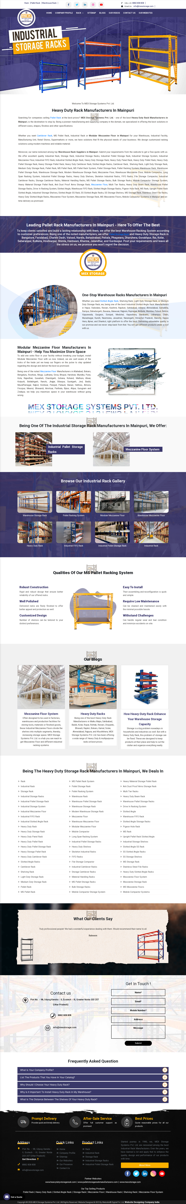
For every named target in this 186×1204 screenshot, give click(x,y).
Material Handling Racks (83, 877)
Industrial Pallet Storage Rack (112, 545)
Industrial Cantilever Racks (84, 867)
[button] (14, 55)
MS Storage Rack (130, 862)
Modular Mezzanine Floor (112, 515)
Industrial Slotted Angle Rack (34, 821)
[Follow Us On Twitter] (76, 4)
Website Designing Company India (142, 1202)
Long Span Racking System (84, 836)
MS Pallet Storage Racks (83, 882)
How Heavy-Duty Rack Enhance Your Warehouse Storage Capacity (145, 719)
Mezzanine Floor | (96, 1192)
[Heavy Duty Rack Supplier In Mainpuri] (34, 532)
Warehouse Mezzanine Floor (151, 515)
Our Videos (114, 13)
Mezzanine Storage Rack (134, 882)
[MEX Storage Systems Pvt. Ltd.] (26, 17)
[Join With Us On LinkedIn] (85, 4)
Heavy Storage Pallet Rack (33, 851)
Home (49, 13)
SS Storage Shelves (132, 856)
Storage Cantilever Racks (83, 872)
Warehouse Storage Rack (35, 515)
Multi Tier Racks (130, 791)
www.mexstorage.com (130, 1182)
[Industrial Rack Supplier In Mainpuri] (151, 532)
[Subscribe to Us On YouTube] (101, 4)
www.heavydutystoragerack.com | (61, 1182)
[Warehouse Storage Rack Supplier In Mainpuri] (34, 502)
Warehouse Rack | (114, 1192)
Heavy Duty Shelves (81, 846)
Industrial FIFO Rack (73, 545)
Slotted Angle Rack (109, 301)
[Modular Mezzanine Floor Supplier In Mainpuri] (112, 502)
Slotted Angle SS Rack (133, 846)
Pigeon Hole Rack (131, 826)
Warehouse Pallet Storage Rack (86, 801)
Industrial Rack (151, 545)
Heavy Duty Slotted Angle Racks (138, 872)
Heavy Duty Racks (93, 714)
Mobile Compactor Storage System (88, 892)
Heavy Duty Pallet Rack (31, 841)
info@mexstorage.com (143, 6)
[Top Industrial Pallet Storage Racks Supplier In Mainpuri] (33, 449)
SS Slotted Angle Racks (134, 851)
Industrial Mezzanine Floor (33, 811)
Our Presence (66, 1164)
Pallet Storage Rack (119, 234)
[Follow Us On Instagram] (93, 4)
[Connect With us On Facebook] (68, 4)
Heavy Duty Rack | (44, 1192)
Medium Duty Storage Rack (33, 882)
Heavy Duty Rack (35, 545)
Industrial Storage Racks (32, 796)
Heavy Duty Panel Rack (31, 836)
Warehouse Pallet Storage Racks (138, 801)
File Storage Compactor (82, 862)
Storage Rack (26, 791)
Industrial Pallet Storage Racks (86, 841)
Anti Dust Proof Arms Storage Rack (139, 786)
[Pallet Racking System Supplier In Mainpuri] (73, 502)
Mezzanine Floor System (142, 449)
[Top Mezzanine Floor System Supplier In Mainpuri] (111, 449)
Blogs (102, 13)
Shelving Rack (27, 872)
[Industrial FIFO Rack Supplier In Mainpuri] (73, 532)
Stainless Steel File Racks (135, 867)
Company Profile (64, 13)
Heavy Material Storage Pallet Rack (139, 781)
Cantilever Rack (44, 135)
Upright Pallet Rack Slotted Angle (138, 836)
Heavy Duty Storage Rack (32, 831)
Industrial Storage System (32, 806)
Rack (27, 3)
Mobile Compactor (80, 831)
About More (144, 1165)
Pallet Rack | (29, 1192)
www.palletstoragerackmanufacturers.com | (98, 1182)
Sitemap (91, 13)
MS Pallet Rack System (82, 781)
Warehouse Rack (49, 3)
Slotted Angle (129, 811)
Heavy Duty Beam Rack (133, 796)
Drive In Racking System (134, 806)
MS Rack (126, 831)
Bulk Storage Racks (80, 887)
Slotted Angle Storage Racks (136, 821)
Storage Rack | (80, 1192)
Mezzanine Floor (99, 184)
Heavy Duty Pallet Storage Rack (35, 846)
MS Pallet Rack (27, 892)
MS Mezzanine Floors (133, 887)
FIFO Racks (77, 856)
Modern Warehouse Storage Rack (87, 811)
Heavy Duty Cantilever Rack (33, 856)
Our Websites (146, 13)
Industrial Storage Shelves (135, 841)
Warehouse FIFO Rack (133, 816)
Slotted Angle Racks (30, 862)
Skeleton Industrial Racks (83, 851)
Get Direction (29, 1159)
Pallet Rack (35, 3)
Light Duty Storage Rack (32, 877)
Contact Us (129, 13)
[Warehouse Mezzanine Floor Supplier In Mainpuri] (151, 502)
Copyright (21, 1202)
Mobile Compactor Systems (136, 892)
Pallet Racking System (73, 515)
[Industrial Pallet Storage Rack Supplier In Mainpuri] (112, 532)
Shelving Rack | (131, 1192)
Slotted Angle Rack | (63, 1192)
